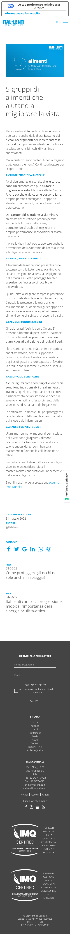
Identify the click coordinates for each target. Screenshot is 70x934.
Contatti (35, 743)
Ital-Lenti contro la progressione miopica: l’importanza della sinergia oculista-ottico (34, 606)
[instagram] (31, 807)
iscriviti (35, 701)
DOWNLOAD (35, 746)
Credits (46, 794)
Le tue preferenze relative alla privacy (39, 6)
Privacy (24, 794)
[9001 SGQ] (24, 840)
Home (35, 722)
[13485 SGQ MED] (24, 885)
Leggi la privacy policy (35, 684)
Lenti (35, 729)
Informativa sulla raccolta (22, 13)
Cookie (35, 794)
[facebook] (26, 807)
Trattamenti (35, 732)
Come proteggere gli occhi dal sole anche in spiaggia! (31, 575)
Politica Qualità (35, 750)
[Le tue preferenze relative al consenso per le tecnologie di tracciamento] (66, 486)
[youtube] (43, 807)
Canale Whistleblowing (35, 801)
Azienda (35, 725)
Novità (35, 739)
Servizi (35, 736)
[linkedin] (37, 807)
